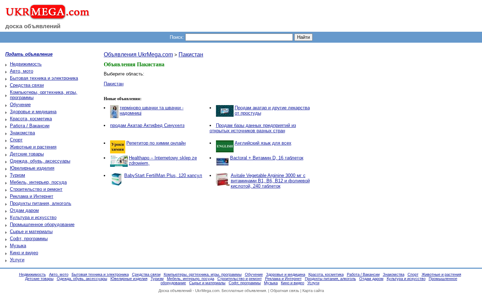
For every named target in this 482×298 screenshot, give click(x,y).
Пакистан (191, 54)
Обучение (20, 104)
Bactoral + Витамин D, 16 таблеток (266, 157)
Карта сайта (313, 290)
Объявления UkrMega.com (138, 54)
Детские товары (27, 154)
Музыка (18, 245)
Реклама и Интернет (31, 196)
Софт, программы (29, 238)
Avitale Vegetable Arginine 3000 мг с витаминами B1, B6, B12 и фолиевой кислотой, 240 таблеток (270, 181)
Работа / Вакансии (29, 125)
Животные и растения (33, 147)
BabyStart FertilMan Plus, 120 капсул (163, 175)
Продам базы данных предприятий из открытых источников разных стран (253, 128)
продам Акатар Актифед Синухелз (147, 125)
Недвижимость (26, 64)
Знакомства (22, 132)
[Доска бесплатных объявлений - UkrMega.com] (45, 17)
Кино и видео (24, 252)
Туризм (17, 175)
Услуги (17, 259)
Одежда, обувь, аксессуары (40, 161)
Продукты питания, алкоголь (40, 203)
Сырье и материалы (31, 231)
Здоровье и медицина (33, 111)
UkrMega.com (207, 290)
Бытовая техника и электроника (44, 78)
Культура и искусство (33, 217)
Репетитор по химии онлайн (156, 143)
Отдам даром (24, 210)
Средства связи (27, 85)
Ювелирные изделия (32, 168)
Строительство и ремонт (36, 189)
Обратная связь (284, 290)
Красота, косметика (31, 118)
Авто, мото (21, 71)
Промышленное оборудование (42, 224)
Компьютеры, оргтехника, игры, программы (203, 274)
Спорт (16, 139)
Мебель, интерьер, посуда (38, 182)
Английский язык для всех (263, 143)
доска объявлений (32, 26)
